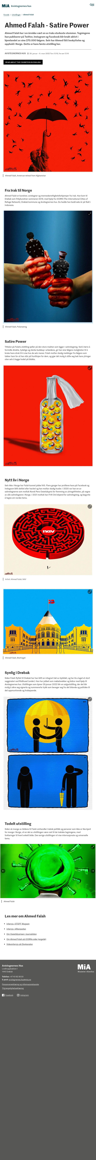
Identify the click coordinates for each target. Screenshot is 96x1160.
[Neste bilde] (93, 871)
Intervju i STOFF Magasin (18, 923)
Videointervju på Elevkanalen (19, 944)
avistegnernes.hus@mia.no (20, 979)
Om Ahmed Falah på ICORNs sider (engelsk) (26, 939)
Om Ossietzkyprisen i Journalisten (21, 934)
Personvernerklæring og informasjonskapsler (20, 984)
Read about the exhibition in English (23, 62)
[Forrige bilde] (3, 871)
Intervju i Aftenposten (16, 928)
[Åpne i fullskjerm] (90, 74)
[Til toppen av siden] (91, 1146)
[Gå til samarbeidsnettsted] (84, 967)
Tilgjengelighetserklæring (13, 988)
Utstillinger (16, 14)
